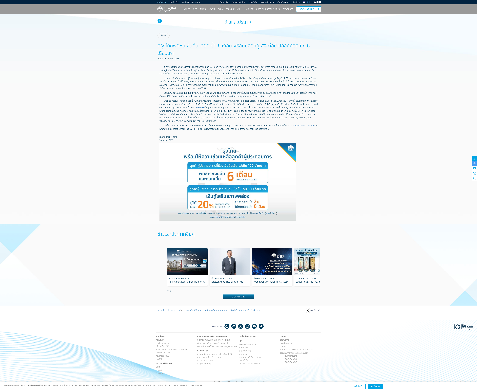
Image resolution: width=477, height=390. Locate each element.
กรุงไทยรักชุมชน (267, 2)
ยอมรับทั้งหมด (375, 386)
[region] (238, 386)
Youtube (254, 326)
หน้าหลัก (161, 310)
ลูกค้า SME (174, 2)
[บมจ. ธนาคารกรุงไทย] (166, 9)
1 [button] (168, 291)
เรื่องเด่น (159, 373)
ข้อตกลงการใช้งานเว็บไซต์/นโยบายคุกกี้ (212, 343)
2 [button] (170, 291)
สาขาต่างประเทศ (286, 343)
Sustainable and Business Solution (171, 350)
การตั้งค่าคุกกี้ (358, 386)
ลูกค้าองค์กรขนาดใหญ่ (191, 2)
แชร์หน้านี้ (315, 310)
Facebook (226, 326)
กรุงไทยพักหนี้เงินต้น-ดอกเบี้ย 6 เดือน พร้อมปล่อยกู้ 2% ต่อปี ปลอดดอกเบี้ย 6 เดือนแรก (222, 310)
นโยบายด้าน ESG (162, 346)
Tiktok (261, 326)
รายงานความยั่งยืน (163, 353)
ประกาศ (159, 370)
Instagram (247, 326)
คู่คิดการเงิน (223, 2)
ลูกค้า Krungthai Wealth (268, 9)
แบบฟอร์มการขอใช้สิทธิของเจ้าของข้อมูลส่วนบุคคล (217, 346)
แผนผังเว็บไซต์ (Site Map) (249, 364)
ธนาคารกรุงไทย (291, 356)
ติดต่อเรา (296, 2)
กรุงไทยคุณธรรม (163, 343)
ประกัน (212, 9)
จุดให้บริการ (284, 340)
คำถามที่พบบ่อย (244, 351)
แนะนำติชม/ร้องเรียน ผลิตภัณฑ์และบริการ (296, 350)
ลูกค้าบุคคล (161, 2)
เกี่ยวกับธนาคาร (283, 2)
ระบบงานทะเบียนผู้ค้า (205, 360)
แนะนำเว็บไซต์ (243, 360)
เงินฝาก (186, 9)
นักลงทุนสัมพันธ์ (238, 2)
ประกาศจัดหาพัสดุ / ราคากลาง (209, 357)
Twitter (240, 326)
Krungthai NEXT (307, 9)
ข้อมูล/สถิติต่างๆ (204, 364)
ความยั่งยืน (253, 2)
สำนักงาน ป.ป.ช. (291, 359)
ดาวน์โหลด (242, 354)
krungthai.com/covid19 (302, 125)
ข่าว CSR (159, 359)
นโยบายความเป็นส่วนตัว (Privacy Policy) (213, 340)
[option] (187, 267)
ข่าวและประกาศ (173, 310)
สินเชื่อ (203, 9)
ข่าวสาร (163, 35)
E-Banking (248, 9)
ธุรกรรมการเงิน (233, 9)
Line (233, 326)
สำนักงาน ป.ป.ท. (291, 362)
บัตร (195, 9)
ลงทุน (220, 9)
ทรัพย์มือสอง (289, 9)
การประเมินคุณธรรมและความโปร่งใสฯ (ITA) (214, 354)
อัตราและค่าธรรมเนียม (247, 344)
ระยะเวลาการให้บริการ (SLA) (249, 357)
